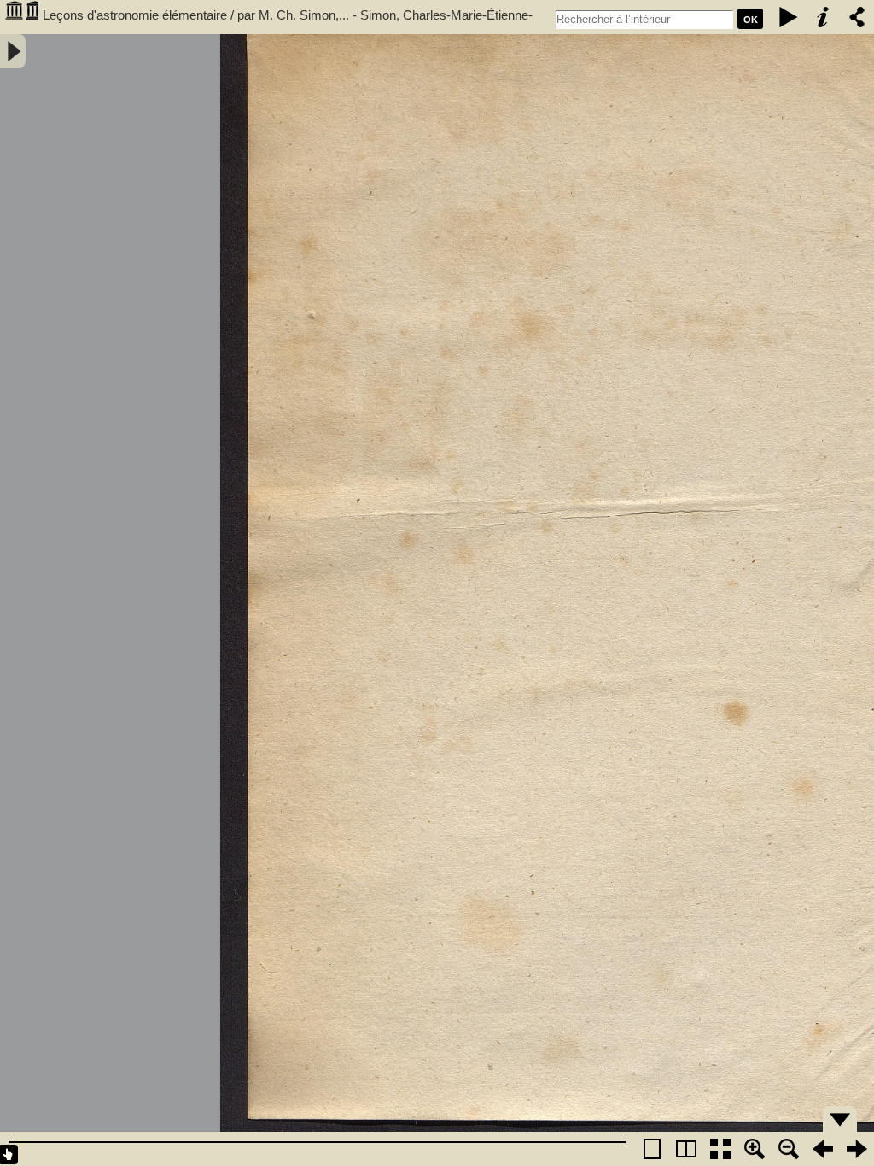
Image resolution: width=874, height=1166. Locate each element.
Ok (750, 20)
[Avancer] (857, 1149)
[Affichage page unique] (652, 1149)
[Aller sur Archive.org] (21, 17)
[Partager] (857, 17)
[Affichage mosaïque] (720, 1149)
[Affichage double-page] (686, 1149)
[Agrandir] (754, 1149)
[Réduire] (789, 1149)
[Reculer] (823, 1149)
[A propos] (823, 17)
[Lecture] (789, 17)
